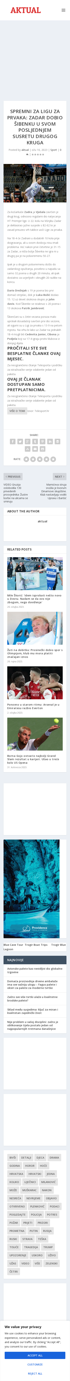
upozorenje (18, 1255)
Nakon (47, 1190)
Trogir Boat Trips (36, 945)
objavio (51, 1198)
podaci (54, 1206)
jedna (51, 1174)
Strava (27, 1239)
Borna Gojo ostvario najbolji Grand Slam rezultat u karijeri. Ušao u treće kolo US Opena (33, 759)
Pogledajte (18, 1214)
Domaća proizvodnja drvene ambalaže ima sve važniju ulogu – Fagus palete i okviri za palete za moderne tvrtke (32, 984)
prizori (43, 1222)
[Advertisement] (35, 57)
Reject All (35, 1373)
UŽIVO (52, 1255)
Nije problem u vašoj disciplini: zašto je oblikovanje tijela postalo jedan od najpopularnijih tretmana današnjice (32, 1025)
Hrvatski (35, 1174)
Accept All (35, 1355)
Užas (13, 1263)
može (13, 1190)
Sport (53, 150)
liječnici (30, 1182)
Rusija (47, 1231)
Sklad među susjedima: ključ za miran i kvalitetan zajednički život (32, 1011)
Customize (35, 1364)
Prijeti (27, 1222)
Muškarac (29, 1190)
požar (14, 1222)
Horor (30, 1165)
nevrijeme (34, 1198)
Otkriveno (17, 1206)
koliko (14, 1182)
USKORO (37, 1255)
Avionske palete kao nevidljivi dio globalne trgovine (34, 970)
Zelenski (51, 1263)
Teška (42, 1239)
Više (37, 1263)
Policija (36, 1214)
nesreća (15, 1198)
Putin (34, 1231)
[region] (35, 1351)
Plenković (37, 1206)
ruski (13, 1239)
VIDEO (25, 1263)
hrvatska (16, 1174)
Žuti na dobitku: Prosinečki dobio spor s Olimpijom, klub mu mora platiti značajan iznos (35, 653)
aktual (25, 150)
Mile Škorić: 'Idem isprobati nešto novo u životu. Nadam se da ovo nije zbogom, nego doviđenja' (34, 599)
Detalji (26, 1157)
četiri (14, 1271)
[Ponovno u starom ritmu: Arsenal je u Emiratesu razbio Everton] (35, 682)
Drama (54, 1157)
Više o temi (17, 411)
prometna (17, 1231)
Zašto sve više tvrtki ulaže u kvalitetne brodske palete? (32, 998)
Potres (52, 1214)
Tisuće (14, 1247)
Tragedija (31, 1247)
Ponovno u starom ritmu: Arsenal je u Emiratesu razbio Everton (33, 706)
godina (15, 1165)
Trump (48, 1247)
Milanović (48, 1182)
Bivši (13, 1157)
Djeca (40, 1157)
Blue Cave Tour (13, 945)
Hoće (43, 1165)
